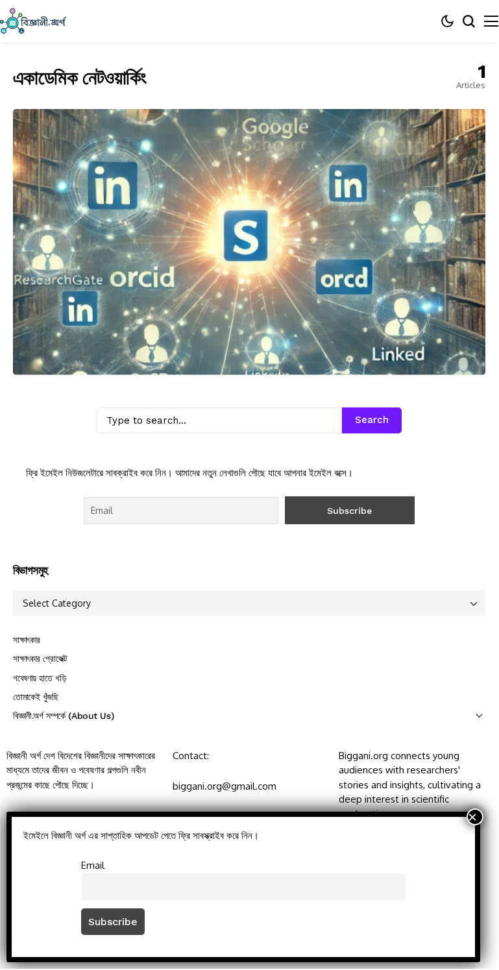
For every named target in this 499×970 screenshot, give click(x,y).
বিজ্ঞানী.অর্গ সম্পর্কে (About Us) (63, 715)
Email (92, 865)
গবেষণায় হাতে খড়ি (39, 678)
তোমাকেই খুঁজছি (35, 697)
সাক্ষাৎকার (26, 640)
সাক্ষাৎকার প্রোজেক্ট (40, 658)
